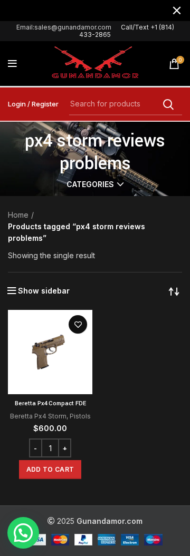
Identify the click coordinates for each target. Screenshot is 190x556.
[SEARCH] (168, 104)
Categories (90, 184)
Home (18, 214)
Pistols (80, 416)
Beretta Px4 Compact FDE (50, 403)
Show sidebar (44, 291)
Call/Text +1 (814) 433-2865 (126, 30)
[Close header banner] (177, 10)
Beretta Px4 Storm (38, 416)
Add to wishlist (78, 324)
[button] (50, 469)
